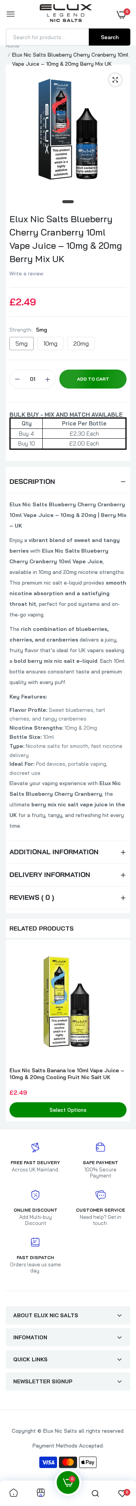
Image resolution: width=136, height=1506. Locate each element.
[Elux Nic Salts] (66, 14)
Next (120, 1031)
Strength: (28, 329)
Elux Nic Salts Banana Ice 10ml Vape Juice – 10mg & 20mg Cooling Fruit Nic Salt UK (66, 1074)
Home (12, 45)
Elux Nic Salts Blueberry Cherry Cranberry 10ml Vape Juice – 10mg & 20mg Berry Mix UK (65, 238)
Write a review (26, 273)
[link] (14, 1493)
